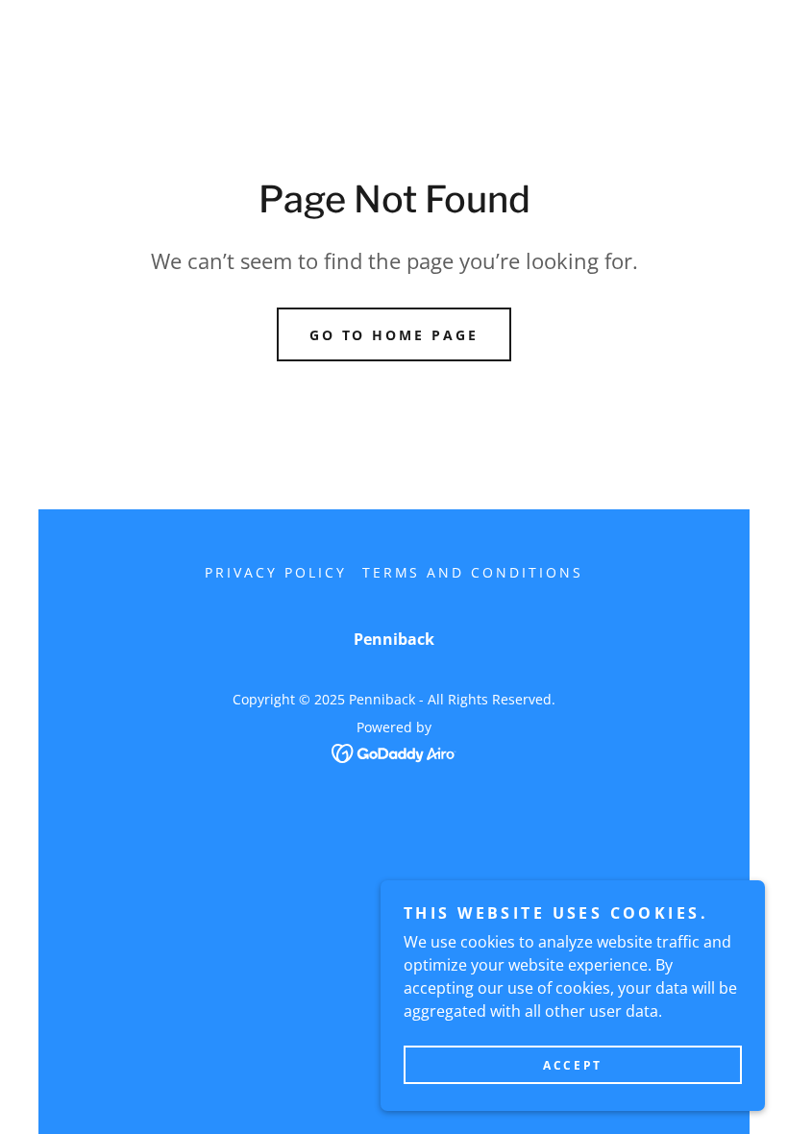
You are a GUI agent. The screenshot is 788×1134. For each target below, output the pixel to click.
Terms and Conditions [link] (473, 572)
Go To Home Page (394, 335)
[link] (394, 751)
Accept (572, 1065)
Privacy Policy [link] (276, 572)
